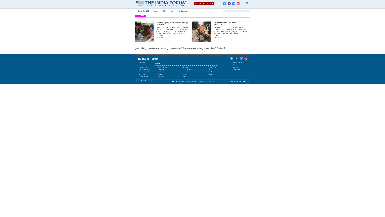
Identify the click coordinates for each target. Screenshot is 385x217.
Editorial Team (143, 67)
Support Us (236, 69)
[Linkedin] (234, 4)
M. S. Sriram (159, 37)
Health (185, 74)
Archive (235, 72)
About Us (142, 62)
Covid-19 (161, 69)
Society (210, 72)
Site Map (236, 67)
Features (155, 11)
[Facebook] (230, 4)
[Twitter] (225, 4)
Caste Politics (210, 48)
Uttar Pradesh (140, 48)
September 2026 (143, 11)
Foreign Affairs (212, 67)
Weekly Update (238, 62)
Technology (211, 74)
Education (186, 67)
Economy (161, 76)
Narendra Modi (176, 48)
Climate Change (163, 67)
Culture (160, 72)
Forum (171, 11)
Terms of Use (143, 74)
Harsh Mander (217, 37)
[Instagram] (239, 4)
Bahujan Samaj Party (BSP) (193, 48)
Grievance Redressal (146, 72)
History (185, 76)
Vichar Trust (143, 65)
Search (235, 65)
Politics (220, 48)
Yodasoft (246, 81)
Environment (187, 69)
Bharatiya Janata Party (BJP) (158, 48)
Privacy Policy (143, 76)
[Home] (161, 4)
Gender (185, 72)
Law (209, 69)
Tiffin (163, 11)
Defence (160, 74)
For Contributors (182, 11)
